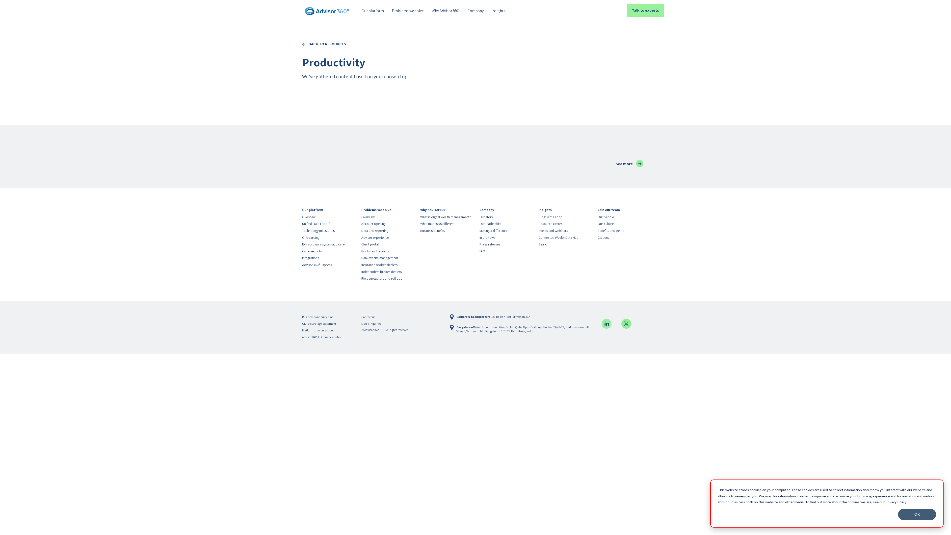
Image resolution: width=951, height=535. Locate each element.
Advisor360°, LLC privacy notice (322, 337)
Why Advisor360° (446, 10)
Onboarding (310, 237)
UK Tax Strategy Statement (319, 323)
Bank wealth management (379, 258)
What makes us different (437, 223)
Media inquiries (371, 323)
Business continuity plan (318, 317)
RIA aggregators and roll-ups (381, 278)
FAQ (482, 251)
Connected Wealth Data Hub (559, 237)
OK (917, 514)
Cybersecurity (312, 251)
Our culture (606, 223)
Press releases (489, 244)
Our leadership (490, 223)
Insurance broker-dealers (379, 265)
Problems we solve (408, 10)
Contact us (368, 317)
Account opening (373, 223)
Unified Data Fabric (316, 223)
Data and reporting (374, 230)
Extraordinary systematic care (323, 244)
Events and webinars (553, 230)
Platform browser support (318, 330)
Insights (498, 10)
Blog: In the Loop (550, 217)
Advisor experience (375, 237)
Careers (603, 237)
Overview (309, 217)
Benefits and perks (611, 230)
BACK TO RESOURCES (327, 44)
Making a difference (493, 230)
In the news (487, 237)
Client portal (370, 244)
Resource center (550, 223)
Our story (486, 217)
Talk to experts (645, 10)
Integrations (310, 258)
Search (544, 244)
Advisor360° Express (317, 265)
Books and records (375, 251)
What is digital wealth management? (445, 217)
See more (629, 163)
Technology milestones (318, 230)
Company (476, 10)
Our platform (373, 10)
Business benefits (432, 230)
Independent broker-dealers (381, 271)
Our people (606, 217)
